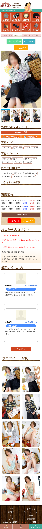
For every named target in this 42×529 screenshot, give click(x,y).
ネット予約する (14, 221)
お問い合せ (31, 509)
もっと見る (21, 349)
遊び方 (31, 515)
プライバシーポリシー (31, 512)
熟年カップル (23, 522)
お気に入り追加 (13, 41)
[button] (2, 79)
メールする (28, 41)
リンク (11, 519)
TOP (11, 509)
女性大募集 (31, 519)
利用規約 (11, 512)
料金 (11, 515)
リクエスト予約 (21, 48)
